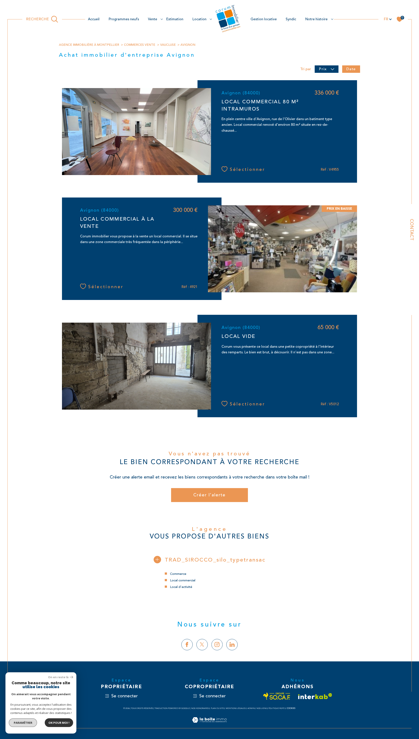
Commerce (178, 573)
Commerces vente (139, 45)
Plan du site (217, 708)
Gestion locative (264, 19)
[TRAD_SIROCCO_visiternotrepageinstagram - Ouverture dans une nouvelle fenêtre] (217, 644)
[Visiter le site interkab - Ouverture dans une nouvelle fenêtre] (315, 696)
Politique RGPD (276, 708)
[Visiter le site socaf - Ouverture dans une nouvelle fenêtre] (277, 696)
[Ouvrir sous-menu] (161, 19)
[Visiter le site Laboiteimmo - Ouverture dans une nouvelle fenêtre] (209, 725)
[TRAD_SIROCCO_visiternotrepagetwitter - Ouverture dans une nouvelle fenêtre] (202, 644)
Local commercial (182, 580)
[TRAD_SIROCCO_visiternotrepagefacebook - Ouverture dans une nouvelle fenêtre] (187, 644)
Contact (411, 229)
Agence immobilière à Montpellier (89, 45)
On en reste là (58, 677)
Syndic (291, 19)
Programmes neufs (124, 19)
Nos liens (261, 708)
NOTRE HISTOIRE (316, 19)
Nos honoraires (200, 708)
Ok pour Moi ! (58, 723)
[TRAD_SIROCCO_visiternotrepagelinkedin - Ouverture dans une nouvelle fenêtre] (232, 644)
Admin (251, 708)
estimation (174, 19)
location (199, 19)
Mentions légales (236, 708)
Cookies (291, 708)
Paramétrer (23, 723)
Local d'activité (181, 586)
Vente (152, 19)
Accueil (94, 19)
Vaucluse (168, 45)
